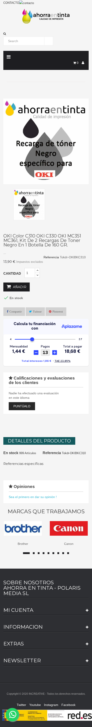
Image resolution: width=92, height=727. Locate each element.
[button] (46, 34)
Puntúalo (21, 406)
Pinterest (57, 311)
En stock (10, 453)
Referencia (51, 257)
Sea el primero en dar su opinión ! (33, 497)
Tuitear (37, 311)
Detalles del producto (39, 441)
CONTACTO (11, 2)
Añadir (19, 287)
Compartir (15, 311)
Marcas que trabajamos (46, 511)
